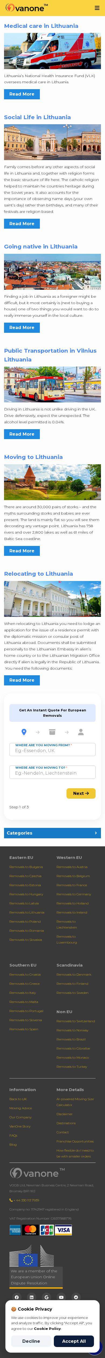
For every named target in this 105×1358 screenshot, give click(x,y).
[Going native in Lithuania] (52, 271)
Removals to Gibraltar (73, 1048)
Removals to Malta (23, 1002)
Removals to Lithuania (26, 912)
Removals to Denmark (74, 974)
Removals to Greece (24, 984)
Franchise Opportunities (75, 1141)
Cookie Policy (47, 1328)
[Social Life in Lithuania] (52, 141)
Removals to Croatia (25, 974)
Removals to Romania (26, 931)
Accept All (74, 1341)
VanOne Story (19, 1126)
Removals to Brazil (71, 1039)
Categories (19, 833)
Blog (13, 1144)
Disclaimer (65, 1114)
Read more (21, 94)
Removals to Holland (73, 903)
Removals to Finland (72, 984)
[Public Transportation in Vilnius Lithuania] (52, 384)
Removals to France (72, 885)
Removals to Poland (25, 921)
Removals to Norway (72, 1030)
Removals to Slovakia (25, 940)
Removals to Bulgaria (26, 867)
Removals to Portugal (26, 1011)
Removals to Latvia (24, 903)
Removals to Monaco (73, 1057)
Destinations (66, 1123)
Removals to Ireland (72, 912)
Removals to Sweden (73, 993)
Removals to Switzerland (76, 1021)
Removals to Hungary (26, 894)
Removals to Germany (74, 894)
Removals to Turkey (72, 1067)
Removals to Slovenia (25, 1020)
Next (79, 793)
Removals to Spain (23, 1029)
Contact (63, 1132)
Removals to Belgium (73, 876)
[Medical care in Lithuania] (52, 50)
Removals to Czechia (25, 876)
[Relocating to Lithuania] (52, 598)
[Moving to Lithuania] (52, 481)
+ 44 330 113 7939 (26, 1200)
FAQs (13, 1135)
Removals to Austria (72, 867)
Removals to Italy (22, 993)
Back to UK (18, 1099)
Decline (31, 1341)
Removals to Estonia (25, 885)
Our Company (20, 1117)
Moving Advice (20, 1108)
